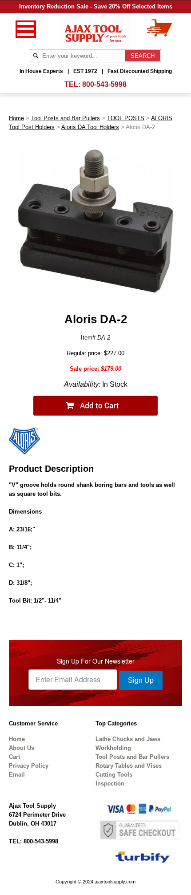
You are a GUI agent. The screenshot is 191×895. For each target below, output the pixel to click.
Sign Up (141, 680)
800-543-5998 (104, 84)
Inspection (110, 783)
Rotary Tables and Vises (129, 765)
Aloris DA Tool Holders (90, 127)
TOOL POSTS (125, 118)
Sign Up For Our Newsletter (96, 661)
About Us (21, 748)
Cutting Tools (114, 774)
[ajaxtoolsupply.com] (95, 32)
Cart (14, 756)
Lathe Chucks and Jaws (128, 739)
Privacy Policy (28, 765)
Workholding (113, 748)
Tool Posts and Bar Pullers (65, 118)
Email (17, 774)
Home (16, 118)
